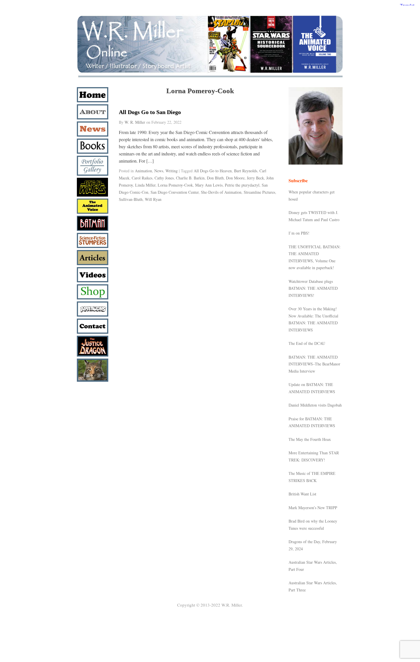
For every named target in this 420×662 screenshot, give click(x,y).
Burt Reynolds (245, 170)
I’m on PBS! (299, 233)
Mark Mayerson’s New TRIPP (313, 507)
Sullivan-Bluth (131, 199)
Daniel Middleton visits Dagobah (315, 405)
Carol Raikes (142, 178)
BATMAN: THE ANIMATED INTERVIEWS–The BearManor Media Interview (314, 364)
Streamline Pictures (259, 192)
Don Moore (235, 178)
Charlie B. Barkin (190, 178)
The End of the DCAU (307, 343)
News (158, 170)
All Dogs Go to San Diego (150, 112)
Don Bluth (215, 178)
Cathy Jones (164, 178)
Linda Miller (145, 185)
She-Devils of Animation (221, 192)
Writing (171, 170)
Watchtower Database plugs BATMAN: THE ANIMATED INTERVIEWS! (313, 288)
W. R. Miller (135, 122)
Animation (143, 170)
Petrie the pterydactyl (242, 185)
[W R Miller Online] (210, 77)
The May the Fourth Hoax (310, 439)
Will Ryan (153, 199)
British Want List (302, 494)
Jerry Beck (255, 178)
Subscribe (298, 180)
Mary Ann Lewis (209, 185)
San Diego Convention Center (175, 192)
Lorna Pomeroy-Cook (175, 185)
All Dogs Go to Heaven (213, 170)
